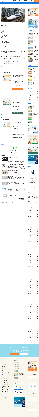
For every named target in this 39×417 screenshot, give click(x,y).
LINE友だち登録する (17, 140)
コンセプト (4, 364)
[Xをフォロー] (13, 152)
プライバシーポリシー (4, 397)
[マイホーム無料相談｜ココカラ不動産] (7, 77)
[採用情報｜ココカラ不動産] (33, 21)
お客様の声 (17, 368)
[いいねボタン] (1, 66)
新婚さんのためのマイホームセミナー (7, 387)
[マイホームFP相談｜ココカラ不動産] (7, 101)
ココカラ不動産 (33, 174)
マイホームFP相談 (5, 384)
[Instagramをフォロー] (15, 152)
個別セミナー (3, 393)
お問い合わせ (3, 395)
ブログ (3, 144)
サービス (2, 376)
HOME (2, 360)
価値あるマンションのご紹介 (33, 389)
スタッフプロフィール (5, 372)
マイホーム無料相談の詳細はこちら (17, 85)
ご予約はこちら (32, 370)
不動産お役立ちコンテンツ (18, 360)
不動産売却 (17, 366)
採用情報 (2, 374)
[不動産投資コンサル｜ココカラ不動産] (33, 159)
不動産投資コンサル (5, 391)
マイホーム (17, 362)
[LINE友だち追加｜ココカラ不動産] (7, 124)
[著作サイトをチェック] (11, 152)
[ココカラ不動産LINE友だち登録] (33, 129)
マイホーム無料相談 (5, 380)
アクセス (3, 368)
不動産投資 (17, 364)
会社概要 (3, 366)
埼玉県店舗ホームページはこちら (32, 399)
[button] (22, 148)
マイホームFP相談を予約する (17, 112)
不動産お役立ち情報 (33, 386)
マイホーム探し (4, 378)
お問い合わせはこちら (32, 376)
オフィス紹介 (4, 370)
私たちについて (3, 362)
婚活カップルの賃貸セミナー (6, 389)
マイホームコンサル (5, 382)
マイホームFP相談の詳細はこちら (17, 109)
